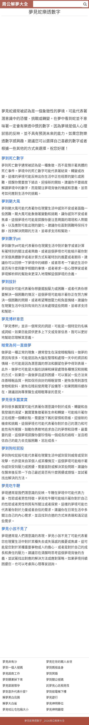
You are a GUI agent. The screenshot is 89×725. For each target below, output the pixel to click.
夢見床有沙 (9, 661)
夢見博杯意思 (12, 319)
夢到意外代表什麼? (14, 691)
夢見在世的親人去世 (59, 661)
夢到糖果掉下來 (12, 679)
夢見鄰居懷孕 (11, 685)
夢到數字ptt (10, 239)
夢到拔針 (8, 282)
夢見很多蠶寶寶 (14, 400)
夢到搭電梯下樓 (56, 691)
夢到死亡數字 (12, 158)
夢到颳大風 (10, 201)
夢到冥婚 (52, 673)
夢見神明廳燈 (55, 709)
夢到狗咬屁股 (12, 448)
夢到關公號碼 (55, 679)
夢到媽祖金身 (55, 667)
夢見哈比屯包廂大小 (15, 709)
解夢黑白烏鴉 (11, 697)
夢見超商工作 (11, 673)
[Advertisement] (44, 60)
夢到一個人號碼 (12, 667)
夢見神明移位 (55, 703)
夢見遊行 (52, 697)
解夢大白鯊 (9, 703)
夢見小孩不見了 (14, 529)
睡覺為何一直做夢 (16, 345)
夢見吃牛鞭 (10, 486)
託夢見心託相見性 (57, 685)
